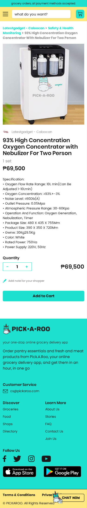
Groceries (10, 409)
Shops (8, 424)
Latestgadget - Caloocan (23, 28)
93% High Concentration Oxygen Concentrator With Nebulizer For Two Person (40, 35)
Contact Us (54, 431)
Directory (10, 431)
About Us (52, 409)
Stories (50, 416)
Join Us (50, 438)
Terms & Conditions (19, 495)
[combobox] (41, 14)
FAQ (48, 424)
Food (7, 416)
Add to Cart (44, 296)
